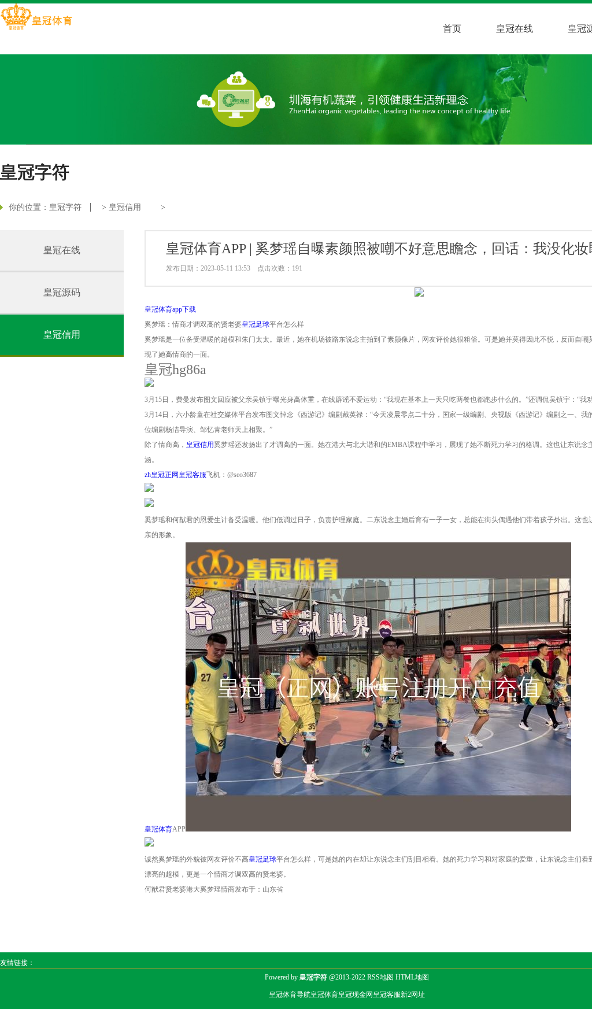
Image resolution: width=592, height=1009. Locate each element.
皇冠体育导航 (289, 994)
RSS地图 (380, 977)
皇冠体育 (324, 994)
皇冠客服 (387, 994)
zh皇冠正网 (162, 475)
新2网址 (413, 994)
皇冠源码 (61, 292)
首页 (452, 29)
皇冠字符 (65, 207)
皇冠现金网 (355, 994)
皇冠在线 (514, 29)
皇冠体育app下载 (170, 309)
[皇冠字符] (36, 17)
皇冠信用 (125, 207)
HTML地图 (412, 977)
